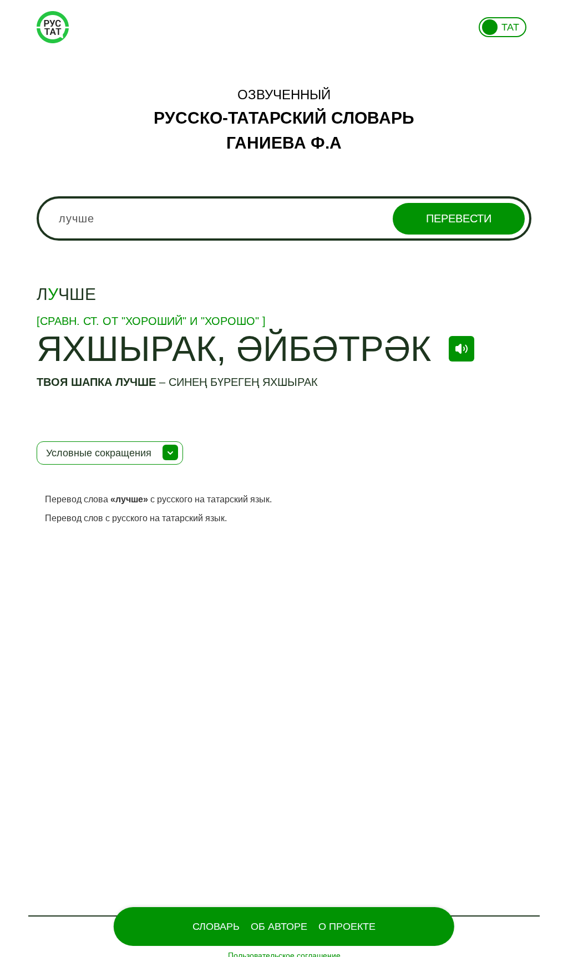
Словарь (216, 926)
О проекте (347, 926)
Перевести (458, 218)
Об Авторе (279, 926)
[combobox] (284, 218)
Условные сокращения (98, 453)
